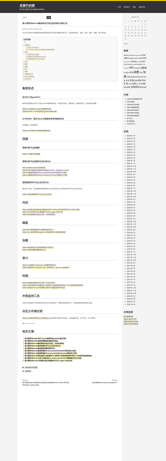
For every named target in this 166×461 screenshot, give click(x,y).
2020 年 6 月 (131, 304)
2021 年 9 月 (131, 263)
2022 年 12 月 (131, 221)
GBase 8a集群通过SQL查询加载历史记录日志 (38, 247)
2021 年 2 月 (131, 282)
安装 (132, 80)
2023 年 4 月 (131, 210)
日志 (129, 84)
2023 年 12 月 (131, 191)
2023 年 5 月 (131, 208)
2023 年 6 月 (131, 205)
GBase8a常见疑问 (133, 113)
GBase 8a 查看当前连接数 (31, 154)
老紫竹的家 (27, 5)
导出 (144, 80)
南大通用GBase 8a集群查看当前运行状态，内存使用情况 (44, 343)
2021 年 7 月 (131, 268)
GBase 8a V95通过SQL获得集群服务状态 (36, 130)
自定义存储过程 (29, 76)
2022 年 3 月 (131, 246)
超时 (128, 87)
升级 (128, 77)
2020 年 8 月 (131, 299)
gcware (131, 58)
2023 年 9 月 (131, 199)
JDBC (145, 58)
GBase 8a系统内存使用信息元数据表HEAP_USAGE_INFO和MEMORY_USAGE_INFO (51, 209)
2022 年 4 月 (131, 244)
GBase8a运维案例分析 (134, 99)
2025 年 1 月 (131, 163)
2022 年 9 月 (131, 230)
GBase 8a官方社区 (130, 319)
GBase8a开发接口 (133, 110)
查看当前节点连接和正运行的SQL (37, 56)
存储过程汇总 (46, 318)
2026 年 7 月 (131, 136)
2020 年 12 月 (131, 288)
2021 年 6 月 (131, 271)
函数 (136, 72)
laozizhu (40, 29)
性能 (26, 71)
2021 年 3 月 (131, 279)
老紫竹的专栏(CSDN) (131, 321)
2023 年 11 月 (131, 194)
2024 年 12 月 (131, 166)
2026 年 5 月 (131, 141)
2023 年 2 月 (131, 216)
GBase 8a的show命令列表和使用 (33, 168)
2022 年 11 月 (131, 224)
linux (134, 61)
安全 (127, 80)
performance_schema (131, 64)
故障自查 (142, 7)
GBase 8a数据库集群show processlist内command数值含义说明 (44, 175)
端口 (137, 84)
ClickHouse (131, 124)
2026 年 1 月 (131, 149)
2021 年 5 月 (131, 274)
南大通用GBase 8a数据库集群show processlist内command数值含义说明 (51, 353)
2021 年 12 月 (131, 255)
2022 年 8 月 (131, 232)
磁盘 (26, 64)
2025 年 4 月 (131, 155)
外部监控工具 (29, 74)
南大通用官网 (128, 316)
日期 (134, 83)
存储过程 (138, 77)
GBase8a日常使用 (31, 367)
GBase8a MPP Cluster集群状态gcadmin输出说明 (39, 111)
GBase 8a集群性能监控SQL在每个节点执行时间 (38, 283)
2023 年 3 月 (131, 213)
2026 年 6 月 (131, 138)
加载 (26, 66)
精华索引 (127, 7)
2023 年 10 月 (131, 197)
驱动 (134, 7)
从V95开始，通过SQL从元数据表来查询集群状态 (41, 49)
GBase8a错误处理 (133, 115)
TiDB (125, 68)
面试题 (144, 87)
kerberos (129, 61)
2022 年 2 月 (131, 249)
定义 (39, 318)
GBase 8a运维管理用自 (30, 318)
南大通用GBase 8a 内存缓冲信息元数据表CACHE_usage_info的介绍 (48, 360)
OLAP (142, 61)
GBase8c (138, 55)
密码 (140, 80)
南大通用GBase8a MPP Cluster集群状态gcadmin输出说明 (45, 338)
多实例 (132, 77)
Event (126, 55)
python (140, 64)
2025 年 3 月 (131, 158)
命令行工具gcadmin (33, 47)
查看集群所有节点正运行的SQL (36, 59)
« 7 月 (125, 43)
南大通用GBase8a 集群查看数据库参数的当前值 (41, 341)
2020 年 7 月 (131, 302)
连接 (26, 52)
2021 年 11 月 (131, 257)
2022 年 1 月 (131, 252)
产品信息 (137, 68)
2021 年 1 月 (131, 285)
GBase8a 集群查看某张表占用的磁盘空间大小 (38, 229)
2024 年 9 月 (131, 174)
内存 (26, 61)
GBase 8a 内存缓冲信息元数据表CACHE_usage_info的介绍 (42, 212)
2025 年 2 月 (131, 161)
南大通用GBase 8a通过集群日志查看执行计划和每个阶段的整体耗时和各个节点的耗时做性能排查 (58, 356)
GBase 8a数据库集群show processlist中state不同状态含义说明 (44, 172)
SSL (144, 64)
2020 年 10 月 (131, 293)
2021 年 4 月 (131, 277)
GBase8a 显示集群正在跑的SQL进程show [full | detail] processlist (45, 170)
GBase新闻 (130, 102)
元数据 (143, 67)
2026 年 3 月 (131, 144)
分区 (141, 72)
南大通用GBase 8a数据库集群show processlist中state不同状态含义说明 (50, 351)
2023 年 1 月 (131, 219)
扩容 (126, 83)
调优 (125, 87)
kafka (125, 61)
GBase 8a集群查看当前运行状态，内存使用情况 (38, 214)
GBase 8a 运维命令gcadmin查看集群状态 (36, 109)
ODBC (138, 61)
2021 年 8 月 (131, 266)
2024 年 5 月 (131, 180)
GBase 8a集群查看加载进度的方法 (34, 250)
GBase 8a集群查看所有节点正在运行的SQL (37, 194)
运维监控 (28, 371)
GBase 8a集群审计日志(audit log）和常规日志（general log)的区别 (45, 267)
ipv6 (140, 58)
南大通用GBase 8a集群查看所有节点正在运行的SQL (43, 346)
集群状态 (27, 45)
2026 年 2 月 (131, 147)
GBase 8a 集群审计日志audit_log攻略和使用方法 (39, 265)
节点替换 (142, 83)
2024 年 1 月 (131, 188)
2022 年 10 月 (131, 227)
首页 (119, 7)
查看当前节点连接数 (33, 54)
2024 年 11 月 (131, 169)
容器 (135, 80)
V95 (131, 67)
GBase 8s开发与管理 (131, 324)
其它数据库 (130, 121)
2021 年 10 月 (131, 260)
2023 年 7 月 (131, 202)
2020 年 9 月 (131, 296)
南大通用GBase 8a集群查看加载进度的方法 (40, 348)
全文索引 (126, 72)
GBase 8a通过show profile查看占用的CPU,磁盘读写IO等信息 (43, 287)
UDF (127, 68)
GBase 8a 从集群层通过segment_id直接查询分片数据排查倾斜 (44, 232)
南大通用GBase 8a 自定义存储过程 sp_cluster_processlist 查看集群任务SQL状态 (53, 358)
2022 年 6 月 (131, 238)
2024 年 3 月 (131, 183)
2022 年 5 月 (131, 241)
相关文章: (28, 79)
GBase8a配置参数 (133, 107)
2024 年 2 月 (131, 185)
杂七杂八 (130, 118)
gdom (137, 58)
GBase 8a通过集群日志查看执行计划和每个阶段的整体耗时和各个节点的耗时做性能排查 (52, 285)
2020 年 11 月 (131, 290)
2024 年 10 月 (131, 172)
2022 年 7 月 (131, 235)
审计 (26, 69)
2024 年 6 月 (131, 177)
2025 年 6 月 (131, 152)
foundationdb (131, 55)
